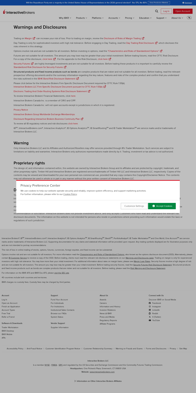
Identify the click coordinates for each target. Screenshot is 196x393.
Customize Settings (134, 206)
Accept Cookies (164, 206)
